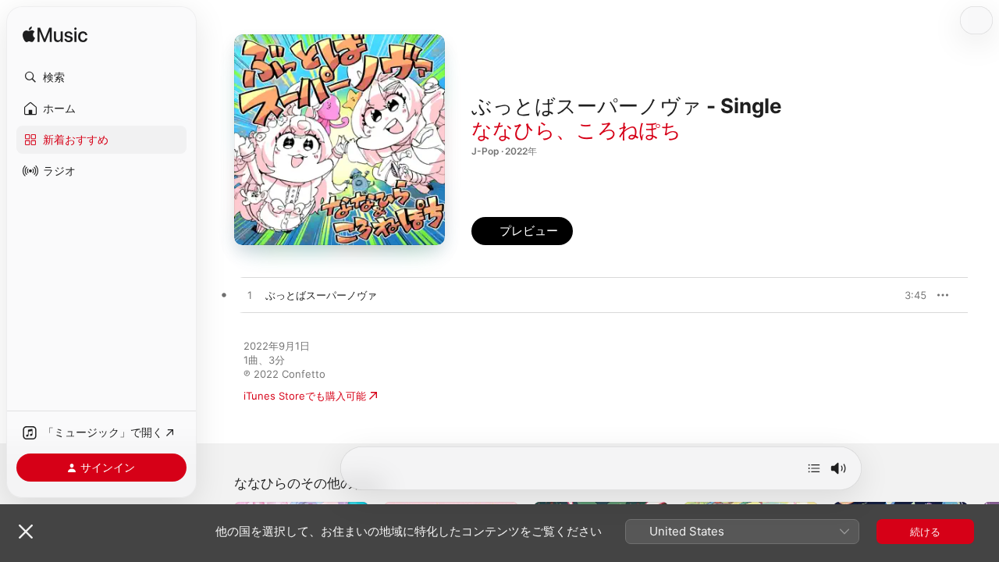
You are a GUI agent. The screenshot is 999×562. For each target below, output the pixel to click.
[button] (101, 77)
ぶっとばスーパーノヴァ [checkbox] (321, 295)
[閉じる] (26, 532)
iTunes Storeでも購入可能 (305, 395)
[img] (55, 35)
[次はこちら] (814, 468)
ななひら (513, 130)
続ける (925, 531)
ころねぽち (628, 130)
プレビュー (906, 295)
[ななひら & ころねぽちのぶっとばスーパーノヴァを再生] (249, 296)
